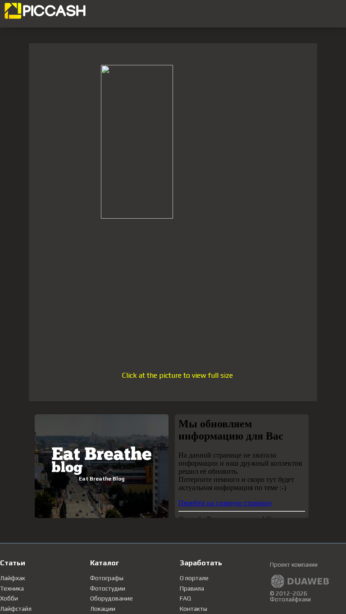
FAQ (185, 598)
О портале (194, 578)
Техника (12, 588)
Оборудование (111, 598)
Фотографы (106, 578)
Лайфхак (12, 578)
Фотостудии (107, 588)
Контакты (193, 608)
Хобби (9, 598)
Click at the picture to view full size (177, 375)
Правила (192, 588)
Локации (102, 608)
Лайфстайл (16, 608)
